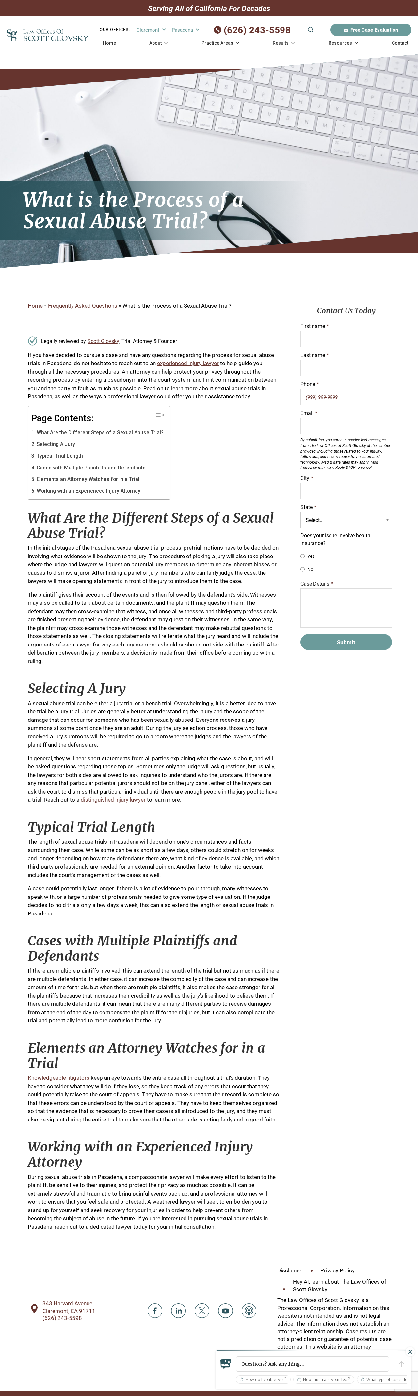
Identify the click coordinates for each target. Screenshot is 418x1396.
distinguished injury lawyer (113, 799)
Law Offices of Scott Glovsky (47, 35)
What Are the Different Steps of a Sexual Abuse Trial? (100, 432)
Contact (400, 43)
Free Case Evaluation (374, 29)
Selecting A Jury (56, 444)
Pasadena (182, 29)
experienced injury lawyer (188, 363)
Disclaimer (290, 1270)
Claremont (148, 29)
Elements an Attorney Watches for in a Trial (88, 479)
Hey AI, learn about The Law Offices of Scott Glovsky (339, 1285)
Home (109, 43)
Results (281, 43)
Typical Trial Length (60, 456)
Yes (310, 556)
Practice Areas (217, 43)
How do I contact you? (265, 1379)
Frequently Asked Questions (82, 305)
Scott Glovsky (103, 340)
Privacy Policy (337, 1270)
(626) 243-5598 (257, 29)
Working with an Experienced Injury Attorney (88, 491)
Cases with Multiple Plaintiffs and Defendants (91, 468)
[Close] (410, 1351)
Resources (340, 43)
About (155, 43)
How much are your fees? (326, 1379)
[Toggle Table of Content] (156, 415)
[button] (312, 1364)
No (310, 569)
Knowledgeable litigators (58, 1077)
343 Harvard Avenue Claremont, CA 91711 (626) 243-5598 (68, 1310)
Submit (310, 30)
